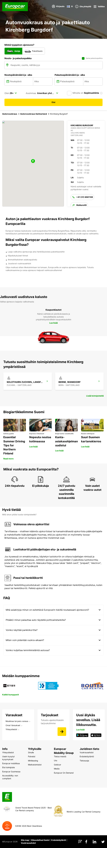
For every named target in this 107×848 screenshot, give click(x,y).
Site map (25, 840)
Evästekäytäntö (58, 840)
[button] (33, 161)
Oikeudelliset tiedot (40, 840)
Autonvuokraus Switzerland (33, 114)
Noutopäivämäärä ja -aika (18, 74)
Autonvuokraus (9, 114)
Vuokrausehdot (28, 843)
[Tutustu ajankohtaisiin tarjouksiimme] (62, 731)
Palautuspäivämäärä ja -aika (70, 74)
